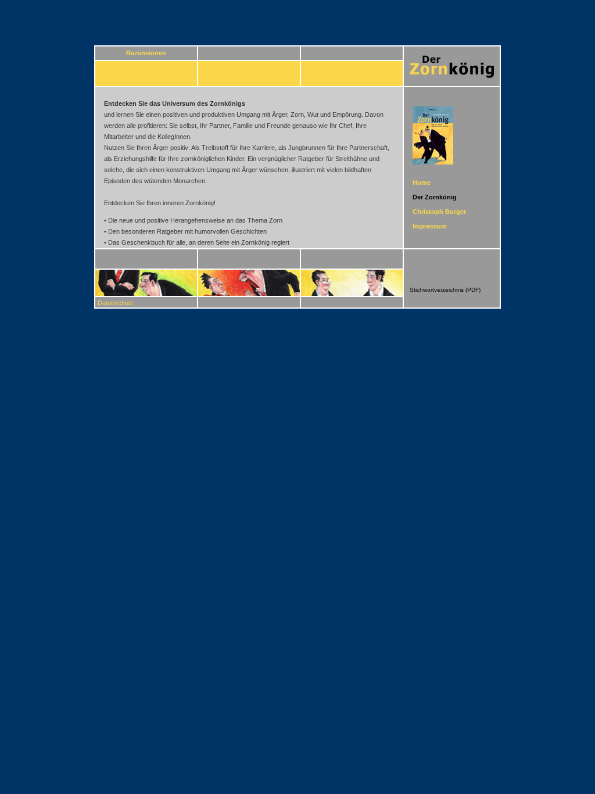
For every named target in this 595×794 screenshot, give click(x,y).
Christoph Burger (439, 211)
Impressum (430, 226)
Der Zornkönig (435, 197)
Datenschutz (116, 302)
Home (422, 182)
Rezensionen (146, 52)
